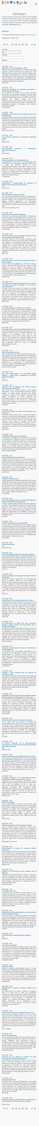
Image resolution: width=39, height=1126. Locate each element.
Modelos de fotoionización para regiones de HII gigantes (19, 872)
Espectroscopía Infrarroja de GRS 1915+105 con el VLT (18, 756)
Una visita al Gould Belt (9, 945)
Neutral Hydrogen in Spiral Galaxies (13, 457)
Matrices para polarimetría (10, 352)
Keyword (4, 55)
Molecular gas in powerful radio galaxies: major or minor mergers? (19, 261)
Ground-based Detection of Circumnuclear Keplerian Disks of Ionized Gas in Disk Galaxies (19, 501)
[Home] (11, 3)
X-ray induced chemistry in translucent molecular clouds (19, 137)
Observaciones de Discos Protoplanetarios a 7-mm (18, 1012)
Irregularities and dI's (9, 1080)
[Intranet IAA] (14, 3)
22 (26, 44)
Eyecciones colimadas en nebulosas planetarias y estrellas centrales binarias (19, 90)
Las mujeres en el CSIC (9, 891)
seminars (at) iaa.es (30, 35)
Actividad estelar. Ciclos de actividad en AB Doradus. (18, 329)
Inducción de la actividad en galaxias (13, 214)
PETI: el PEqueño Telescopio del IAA (13, 194)
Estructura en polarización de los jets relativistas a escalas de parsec (19, 648)
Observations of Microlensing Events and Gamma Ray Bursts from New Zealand (19, 913)
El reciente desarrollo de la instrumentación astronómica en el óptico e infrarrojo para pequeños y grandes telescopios (19, 744)
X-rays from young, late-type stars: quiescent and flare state (19, 412)
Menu (36, 4)
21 (22, 44)
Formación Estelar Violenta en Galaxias (14, 436)
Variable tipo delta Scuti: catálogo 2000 (14, 523)
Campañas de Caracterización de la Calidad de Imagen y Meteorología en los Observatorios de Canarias (19, 696)
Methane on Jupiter (8, 802)
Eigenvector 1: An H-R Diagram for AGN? (14, 68)
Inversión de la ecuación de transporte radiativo (17, 720)
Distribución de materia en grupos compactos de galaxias (19, 988)
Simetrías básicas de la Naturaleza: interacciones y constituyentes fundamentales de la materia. (19, 1100)
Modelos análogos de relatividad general (15, 160)
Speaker (4, 60)
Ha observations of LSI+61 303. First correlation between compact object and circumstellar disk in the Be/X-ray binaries (19, 624)
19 (16, 44)
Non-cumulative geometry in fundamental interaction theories (19, 149)
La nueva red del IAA (8, 544)
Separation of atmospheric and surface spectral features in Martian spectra (19, 387)
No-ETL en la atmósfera (9, 1035)
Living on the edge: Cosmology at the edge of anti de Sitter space (19, 576)
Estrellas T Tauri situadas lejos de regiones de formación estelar (19, 673)
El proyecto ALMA (7, 966)
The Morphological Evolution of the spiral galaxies (18, 554)
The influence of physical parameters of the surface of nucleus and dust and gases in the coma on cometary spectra (19, 284)
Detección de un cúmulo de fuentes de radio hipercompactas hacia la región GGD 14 (19, 1057)
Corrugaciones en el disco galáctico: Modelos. (16, 935)
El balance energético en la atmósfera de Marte (17, 825)
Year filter (5, 49)
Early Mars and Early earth (10, 479)
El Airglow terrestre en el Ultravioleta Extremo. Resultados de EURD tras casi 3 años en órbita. (19, 778)
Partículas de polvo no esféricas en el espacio (16, 308)
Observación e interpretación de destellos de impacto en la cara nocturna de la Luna (19, 184)
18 (12, 44)
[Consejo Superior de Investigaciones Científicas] (5, 3)
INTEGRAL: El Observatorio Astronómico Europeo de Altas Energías (19, 115)
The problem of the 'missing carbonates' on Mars (17, 600)
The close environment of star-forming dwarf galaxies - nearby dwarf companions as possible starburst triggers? (19, 375)
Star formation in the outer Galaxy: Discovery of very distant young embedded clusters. (19, 236)
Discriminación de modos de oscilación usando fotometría (19, 849)
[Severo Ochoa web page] (20, 5)
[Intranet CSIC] (7, 3)
